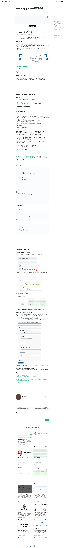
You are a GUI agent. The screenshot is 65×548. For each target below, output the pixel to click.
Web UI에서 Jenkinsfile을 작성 (58, 34)
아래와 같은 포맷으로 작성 (57, 29)
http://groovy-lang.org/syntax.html (23, 129)
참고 (54, 37)
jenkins (17, 14)
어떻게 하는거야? (56, 20)
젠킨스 (18, 18)
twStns (17, 12)
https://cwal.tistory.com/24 (22, 382)
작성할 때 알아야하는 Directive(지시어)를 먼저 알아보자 (58, 27)
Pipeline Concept (56, 19)
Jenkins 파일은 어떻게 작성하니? (58, 23)
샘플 (54, 30)
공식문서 (17, 108)
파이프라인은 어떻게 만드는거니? (58, 21)
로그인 (61, 1)
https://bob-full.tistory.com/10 (22, 375)
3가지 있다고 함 (56, 22)
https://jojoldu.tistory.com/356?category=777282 (30, 123)
